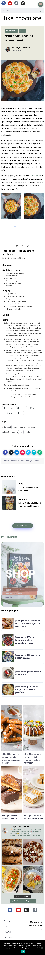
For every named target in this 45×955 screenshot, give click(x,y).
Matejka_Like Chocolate (21, 48)
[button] (11, 206)
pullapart (5, 432)
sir (21, 432)
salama (15, 432)
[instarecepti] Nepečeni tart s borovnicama (28, 656)
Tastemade (36, 175)
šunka (28, 432)
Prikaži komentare (22, 525)
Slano (22, 31)
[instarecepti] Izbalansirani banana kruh (28, 673)
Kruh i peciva (11, 31)
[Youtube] (10, 3)
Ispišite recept (23, 246)
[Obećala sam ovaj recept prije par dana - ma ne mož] (12, 852)
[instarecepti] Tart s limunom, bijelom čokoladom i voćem (24, 640)
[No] (42, 948)
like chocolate (22, 18)
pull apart (31, 427)
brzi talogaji (6, 427)
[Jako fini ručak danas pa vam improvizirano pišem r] (33, 879)
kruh (15, 427)
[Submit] (39, 10)
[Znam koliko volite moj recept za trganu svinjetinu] (12, 879)
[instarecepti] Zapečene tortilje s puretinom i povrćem (26, 689)
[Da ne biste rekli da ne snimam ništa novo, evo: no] (33, 852)
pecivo (22, 427)
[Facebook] (4, 3)
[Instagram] (23, 3)
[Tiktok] (16, 3)
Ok (23, 951)
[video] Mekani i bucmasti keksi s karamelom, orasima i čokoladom (28, 624)
